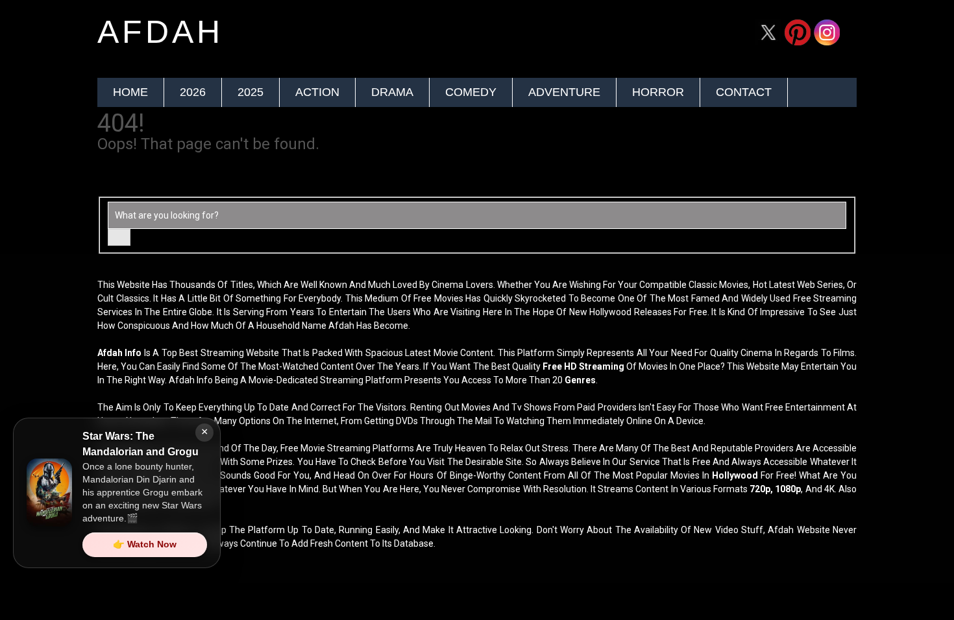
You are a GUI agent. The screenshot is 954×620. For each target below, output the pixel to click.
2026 (193, 92)
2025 (250, 92)
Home (130, 92)
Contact (744, 92)
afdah (160, 32)
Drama (392, 92)
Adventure (564, 92)
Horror (658, 92)
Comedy (470, 92)
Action (317, 92)
